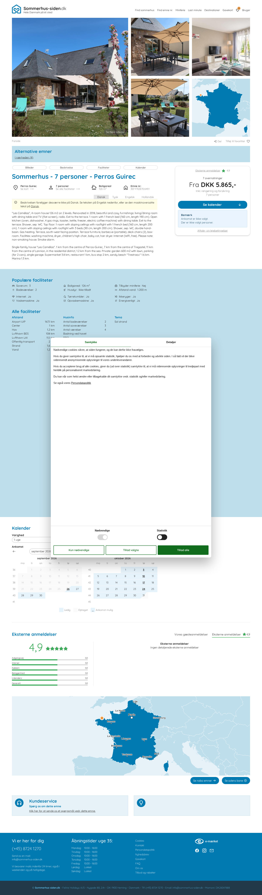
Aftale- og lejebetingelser (212, 231)
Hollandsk (148, 197)
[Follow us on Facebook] (197, 850)
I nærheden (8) (24, 157)
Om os (139, 868)
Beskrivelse (66, 167)
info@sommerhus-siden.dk (27, 859)
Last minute (195, 10)
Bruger (246, 10)
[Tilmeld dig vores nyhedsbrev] (211, 850)
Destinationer (212, 10)
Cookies (139, 840)
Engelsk (130, 197)
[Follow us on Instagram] (204, 850)
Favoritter (238, 8)
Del (219, 141)
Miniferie (180, 10)
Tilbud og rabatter (145, 872)
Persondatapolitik (145, 849)
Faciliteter (103, 167)
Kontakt (139, 845)
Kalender (141, 167)
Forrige (14, 551)
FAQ (137, 863)
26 (68, 589)
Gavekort (228, 10)
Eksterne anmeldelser (208, 170)
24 (143, 589)
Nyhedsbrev (142, 854)
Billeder (29, 167)
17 (144, 582)
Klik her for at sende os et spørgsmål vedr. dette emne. (62, 811)
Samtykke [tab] (91, 342)
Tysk (115, 197)
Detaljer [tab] (171, 342)
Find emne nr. (165, 10)
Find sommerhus (144, 10)
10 (143, 576)
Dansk (101, 197)
